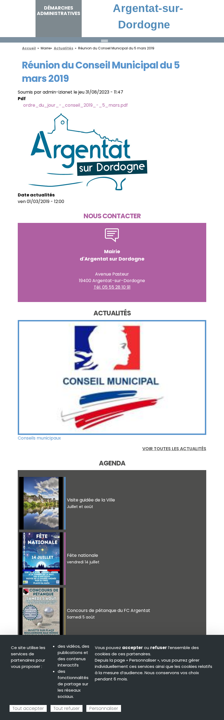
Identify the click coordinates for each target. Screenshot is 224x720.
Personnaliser (103, 708)
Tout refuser (66, 708)
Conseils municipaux (39, 438)
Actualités (63, 48)
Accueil (29, 48)
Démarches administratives (58, 11)
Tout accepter (28, 708)
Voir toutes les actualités (174, 449)
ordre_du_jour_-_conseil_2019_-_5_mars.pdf (75, 105)
